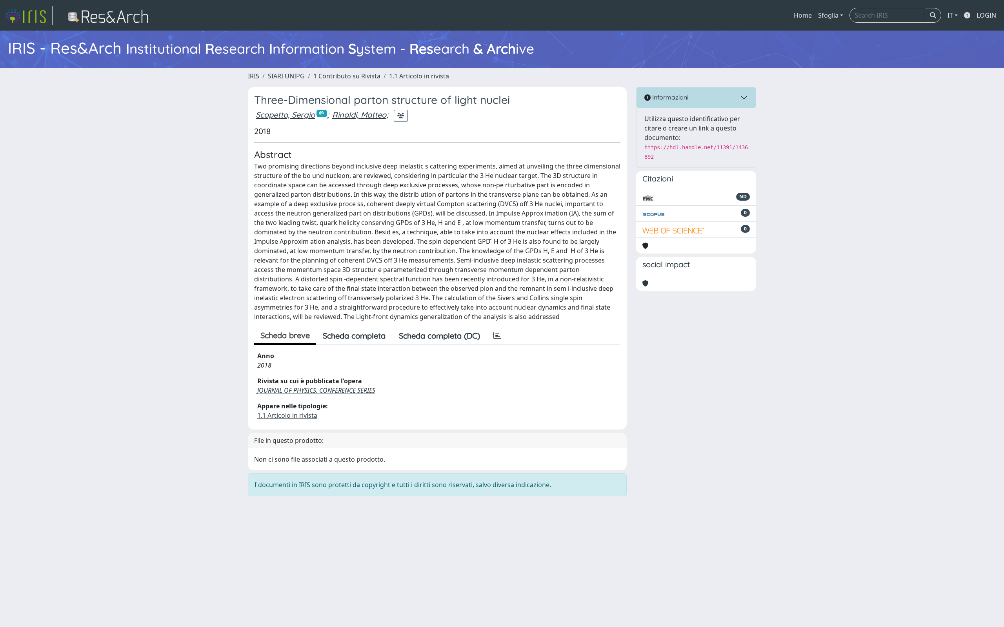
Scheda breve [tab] (285, 335)
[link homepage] (29, 15)
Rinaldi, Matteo (359, 115)
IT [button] (950, 15)
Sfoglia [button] (828, 15)
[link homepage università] (110, 15)
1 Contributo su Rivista (346, 76)
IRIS (253, 76)
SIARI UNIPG (286, 76)
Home (803, 15)
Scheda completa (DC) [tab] (439, 336)
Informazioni (669, 97)
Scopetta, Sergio (285, 115)
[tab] (497, 336)
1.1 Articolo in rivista (419, 76)
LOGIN (986, 15)
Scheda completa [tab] (354, 336)
